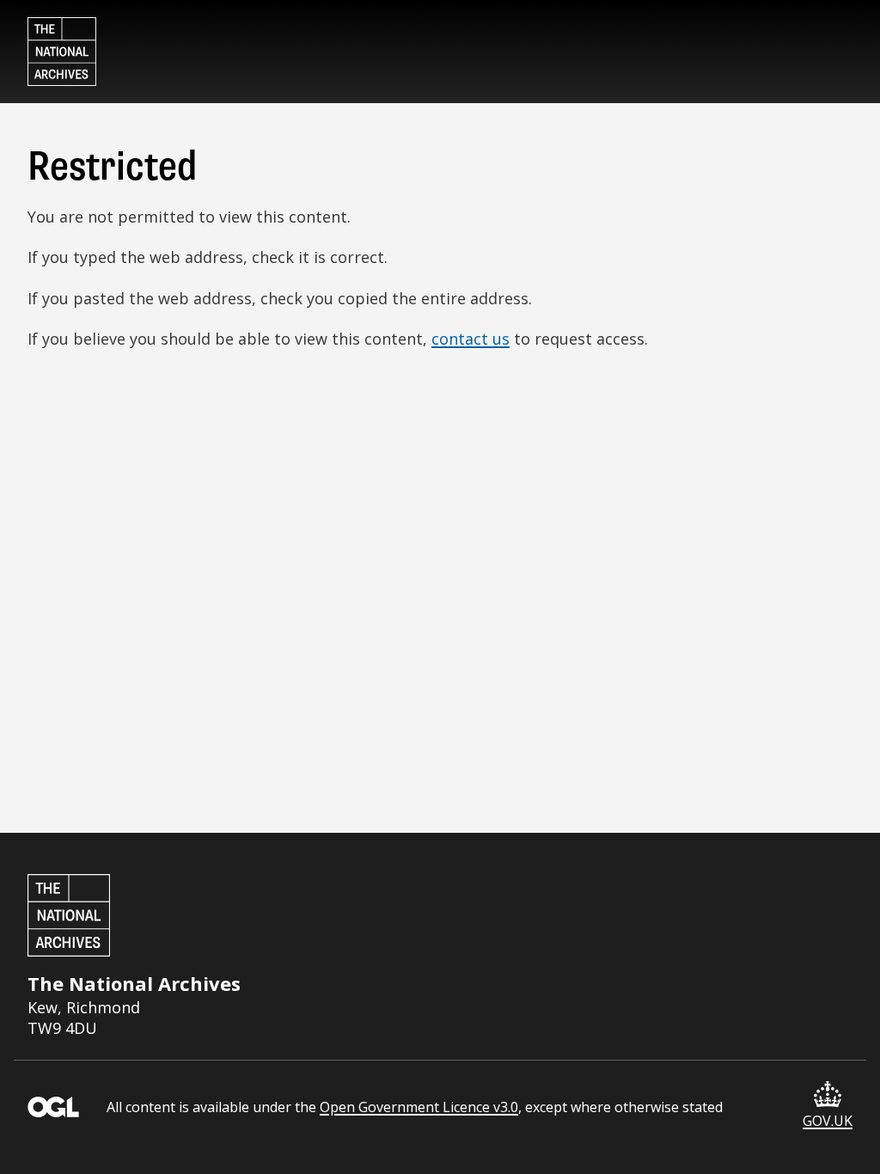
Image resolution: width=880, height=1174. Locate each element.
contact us (470, 338)
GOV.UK (827, 1120)
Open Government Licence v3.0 (419, 1107)
